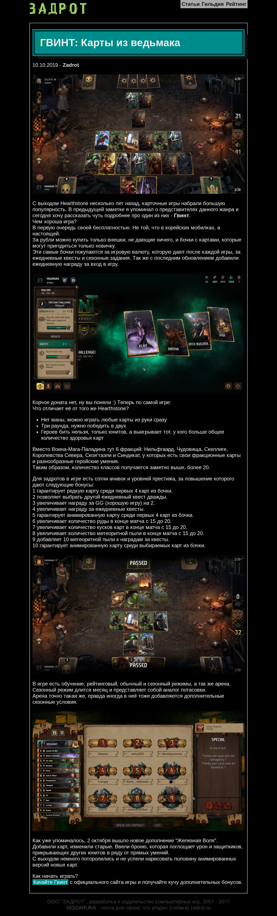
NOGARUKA (81, 908)
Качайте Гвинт (50, 882)
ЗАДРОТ (59, 9)
